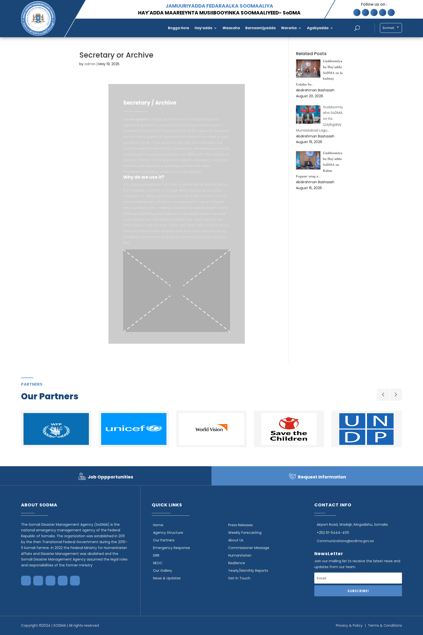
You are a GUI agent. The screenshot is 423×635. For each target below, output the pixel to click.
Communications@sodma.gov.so (345, 540)
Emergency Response (171, 547)
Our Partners (164, 540)
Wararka (289, 27)
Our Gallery (162, 570)
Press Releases (240, 525)
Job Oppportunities (110, 477)
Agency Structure (168, 532)
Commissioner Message (248, 547)
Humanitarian (239, 555)
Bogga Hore (178, 27)
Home (158, 525)
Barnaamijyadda (260, 27)
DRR (156, 555)
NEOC (158, 563)
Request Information (322, 477)
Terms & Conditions (385, 625)
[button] (383, 395)
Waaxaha (231, 27)
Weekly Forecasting (244, 532)
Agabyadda (318, 27)
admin (89, 63)
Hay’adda (203, 27)
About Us (235, 540)
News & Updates (167, 578)
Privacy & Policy (349, 625)
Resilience (236, 563)
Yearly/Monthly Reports (248, 570)
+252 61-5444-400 (333, 532)
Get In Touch (239, 578)
